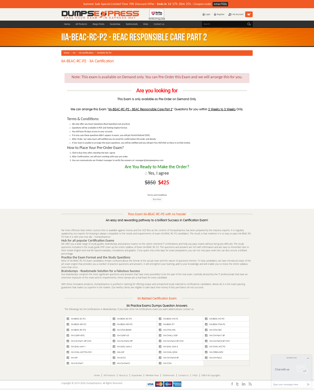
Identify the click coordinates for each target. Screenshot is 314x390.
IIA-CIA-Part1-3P (217, 335)
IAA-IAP (120, 352)
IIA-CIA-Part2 (215, 357)
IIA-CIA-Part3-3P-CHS (219, 340)
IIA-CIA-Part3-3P (171, 357)
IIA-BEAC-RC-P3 (78, 329)
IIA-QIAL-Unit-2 (124, 346)
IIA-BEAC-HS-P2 (170, 318)
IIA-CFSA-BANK (124, 329)
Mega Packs (98, 24)
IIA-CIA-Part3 (123, 363)
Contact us (159, 24)
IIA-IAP (74, 357)
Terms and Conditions (157, 195)
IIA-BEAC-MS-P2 (78, 324)
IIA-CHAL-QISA (170, 352)
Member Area (152, 375)
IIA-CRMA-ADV (216, 352)
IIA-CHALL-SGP (170, 335)
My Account (238, 14)
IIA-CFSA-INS (169, 329)
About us (123, 375)
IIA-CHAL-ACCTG (217, 346)
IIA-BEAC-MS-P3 (124, 324)
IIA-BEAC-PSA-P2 (217, 324)
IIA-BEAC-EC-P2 (78, 318)
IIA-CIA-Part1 (77, 363)
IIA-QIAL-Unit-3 (170, 346)
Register (221, 14)
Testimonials (132, 24)
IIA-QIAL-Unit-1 (78, 346)
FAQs (145, 24)
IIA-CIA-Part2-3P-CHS (173, 340)
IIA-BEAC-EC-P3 (124, 318)
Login (207, 14)
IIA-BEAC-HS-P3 (216, 318)
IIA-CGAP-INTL (78, 335)
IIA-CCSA (167, 363)
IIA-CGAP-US (123, 335)
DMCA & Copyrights (210, 375)
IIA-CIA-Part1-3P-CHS (81, 340)
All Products (81, 24)
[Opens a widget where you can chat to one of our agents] (291, 371)
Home (67, 24)
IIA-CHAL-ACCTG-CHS (81, 352)
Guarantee (115, 24)
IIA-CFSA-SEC (215, 329)
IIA (74, 53)
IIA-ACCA (121, 357)
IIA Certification (86, 53)
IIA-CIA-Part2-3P (125, 340)
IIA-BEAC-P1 (169, 324)
